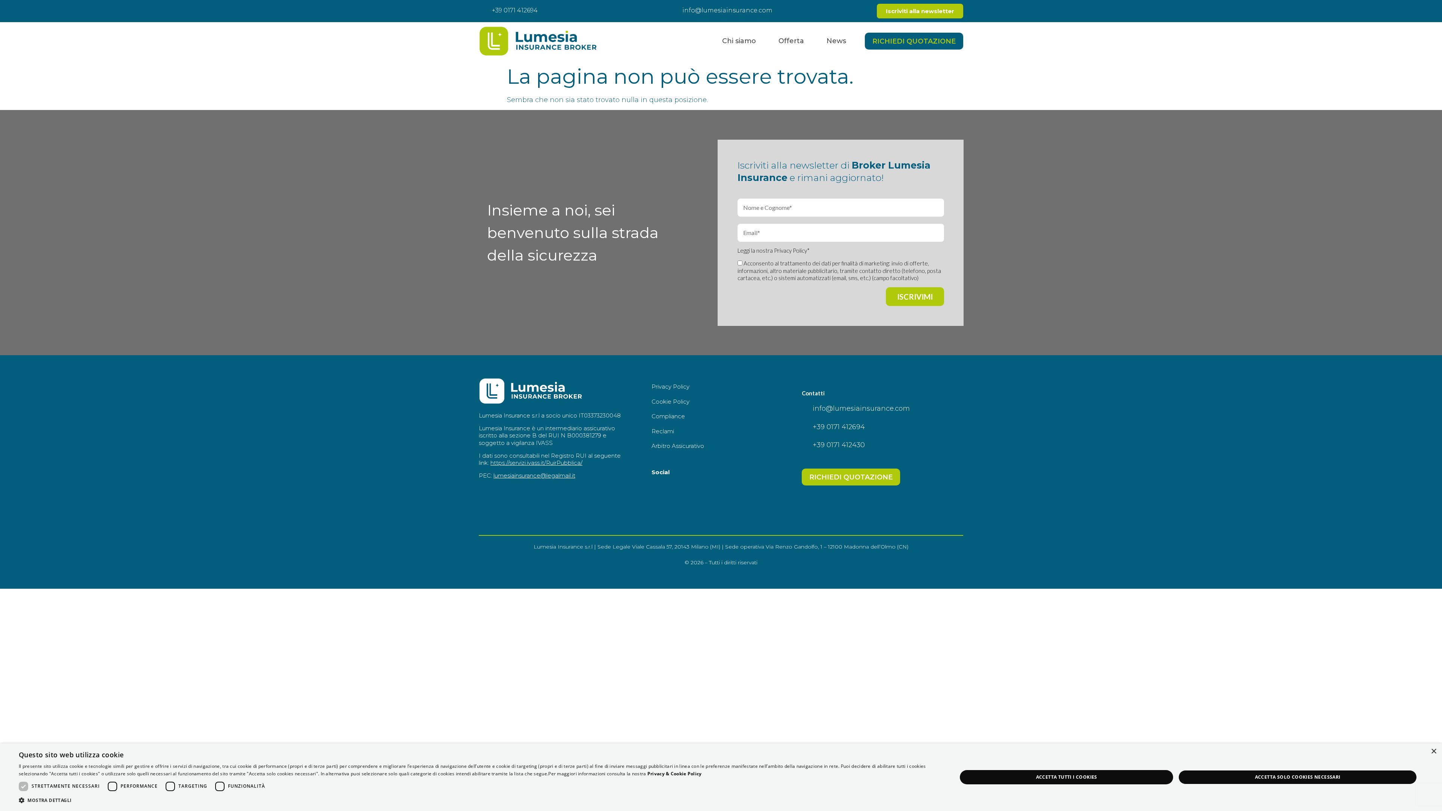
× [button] (1433, 751)
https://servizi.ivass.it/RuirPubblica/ (536, 462)
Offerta (791, 41)
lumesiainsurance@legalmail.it (534, 475)
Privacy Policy (790, 250)
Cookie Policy (670, 401)
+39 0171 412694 (515, 10)
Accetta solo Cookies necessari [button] (1298, 777)
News (836, 41)
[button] (474, 800)
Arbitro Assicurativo (678, 445)
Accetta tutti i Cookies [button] (1066, 777)
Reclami (663, 431)
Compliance (668, 416)
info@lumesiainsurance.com (727, 10)
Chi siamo (739, 41)
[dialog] (721, 777)
